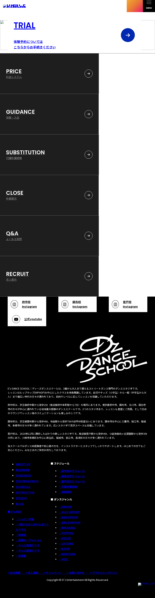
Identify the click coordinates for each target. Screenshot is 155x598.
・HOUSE (65, 538)
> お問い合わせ (78, 573)
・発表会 (21, 535)
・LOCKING (66, 543)
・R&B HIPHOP (68, 517)
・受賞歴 (21, 556)
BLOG (20, 504)
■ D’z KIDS (15, 512)
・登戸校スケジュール (72, 481)
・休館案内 (65, 492)
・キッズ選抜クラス (27, 550)
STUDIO (21, 498)
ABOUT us (23, 464)
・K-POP (64, 549)
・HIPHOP (65, 507)
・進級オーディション (29, 540)
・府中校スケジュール (72, 471)
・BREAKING (67, 528)
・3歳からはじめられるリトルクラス (32, 526)
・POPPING (66, 533)
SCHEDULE (23, 487)
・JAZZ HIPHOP (69, 512)
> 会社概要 (17, 573)
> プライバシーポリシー (104, 573)
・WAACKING (67, 554)
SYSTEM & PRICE (27, 481)
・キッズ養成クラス (27, 545)
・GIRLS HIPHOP (70, 522)
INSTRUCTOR (25, 493)
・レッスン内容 (25, 519)
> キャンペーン (55, 573)
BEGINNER (22, 470)
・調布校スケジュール (72, 476)
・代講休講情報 (68, 487)
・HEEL (63, 559)
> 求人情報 (35, 573)
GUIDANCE (23, 476)
